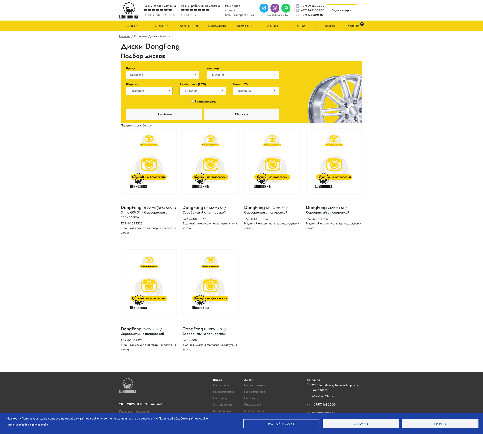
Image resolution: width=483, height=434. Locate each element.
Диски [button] (158, 26)
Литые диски (252, 404)
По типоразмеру (255, 385)
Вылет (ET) (240, 84)
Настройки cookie (281, 424)
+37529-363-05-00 (312, 6)
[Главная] (128, 10)
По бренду (251, 398)
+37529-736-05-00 (312, 10)
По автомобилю (223, 392)
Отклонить (360, 424)
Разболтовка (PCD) (192, 84)
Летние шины (222, 411)
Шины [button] (130, 26)
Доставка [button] (243, 26)
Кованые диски (254, 411)
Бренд (130, 68)
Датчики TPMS (189, 26)
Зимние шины (222, 404)
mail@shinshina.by (277, 15)
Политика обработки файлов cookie (27, 424)
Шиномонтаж (217, 26)
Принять (440, 424)
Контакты (329, 26)
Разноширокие (205, 101)
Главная (124, 36)
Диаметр (213, 68)
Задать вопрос (342, 10)
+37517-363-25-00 (312, 15)
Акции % (273, 26)
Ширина (132, 84)
